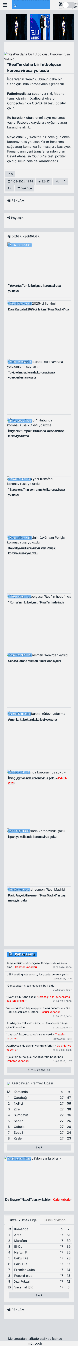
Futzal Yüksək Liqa (22, 1220)
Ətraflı (39, 1147)
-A (57, 181)
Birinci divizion (54, 1220)
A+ (9, 188)
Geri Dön (26, 188)
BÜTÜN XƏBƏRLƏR (39, 1070)
